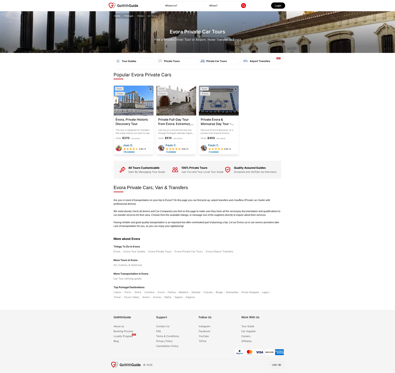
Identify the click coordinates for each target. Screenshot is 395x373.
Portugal (129, 16)
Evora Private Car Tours (189, 251)
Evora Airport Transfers (219, 251)
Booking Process (123, 331)
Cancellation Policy (167, 346)
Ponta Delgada (250, 292)
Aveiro (146, 297)
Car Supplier (248, 331)
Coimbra (149, 292)
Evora (140, 16)
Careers (245, 336)
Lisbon (117, 292)
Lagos (265, 292)
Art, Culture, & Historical (128, 265)
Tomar (117, 297)
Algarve (190, 297)
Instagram (204, 326)
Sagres (179, 297)
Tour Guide (247, 326)
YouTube (204, 336)
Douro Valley (131, 297)
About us (119, 326)
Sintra (137, 292)
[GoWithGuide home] (123, 5)
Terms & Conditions (167, 336)
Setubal (195, 292)
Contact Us (162, 326)
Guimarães (232, 292)
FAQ (158, 331)
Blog (116, 341)
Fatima (172, 292)
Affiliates (246, 341)
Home (117, 16)
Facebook (204, 331)
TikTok (202, 341)
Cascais (208, 292)
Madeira (183, 292)
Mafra (167, 297)
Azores (157, 297)
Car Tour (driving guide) (128, 278)
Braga (219, 292)
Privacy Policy (164, 341)
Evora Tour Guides (134, 251)
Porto (128, 292)
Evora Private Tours (159, 251)
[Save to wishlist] (150, 89)
